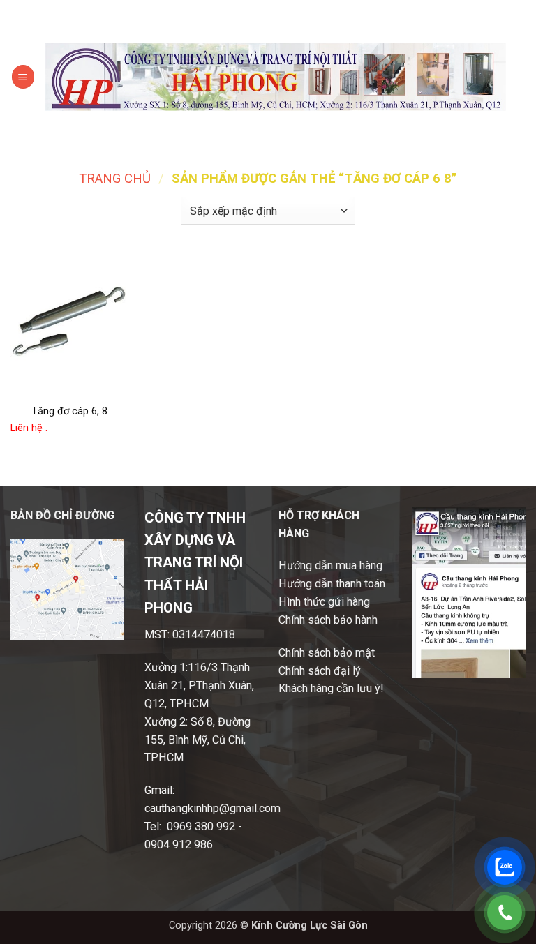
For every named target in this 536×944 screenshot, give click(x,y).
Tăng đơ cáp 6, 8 (69, 411)
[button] (23, 76)
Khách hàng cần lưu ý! (331, 688)
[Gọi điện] (504, 912)
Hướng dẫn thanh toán (331, 583)
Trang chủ (115, 178)
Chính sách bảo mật (326, 652)
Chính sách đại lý (319, 670)
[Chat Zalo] (504, 867)
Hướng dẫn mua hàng (330, 565)
